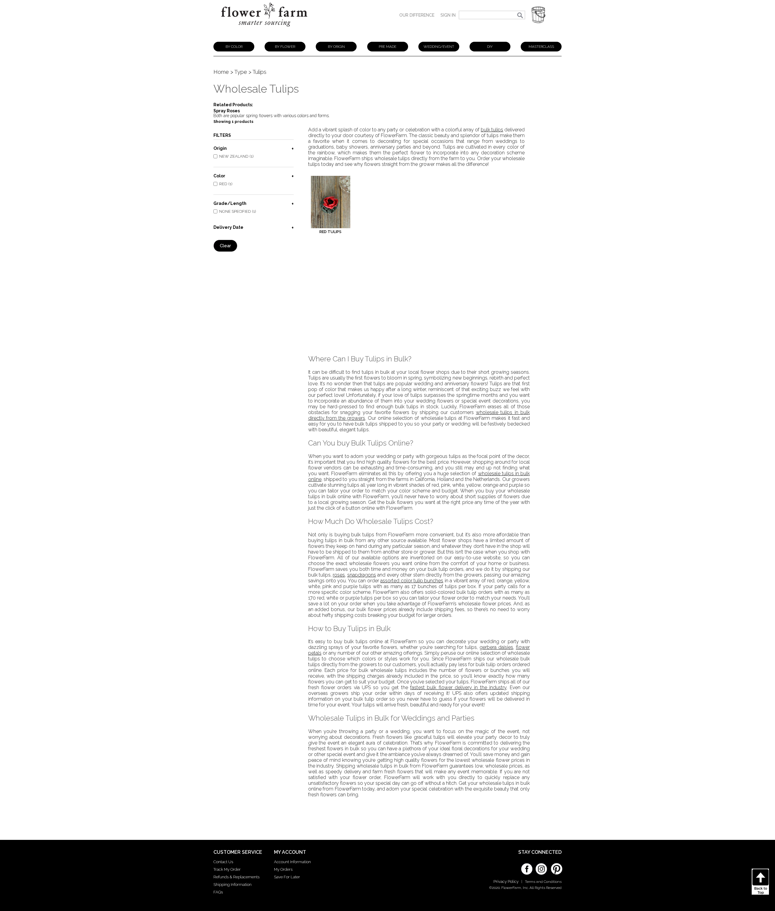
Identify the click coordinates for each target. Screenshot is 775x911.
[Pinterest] (556, 866)
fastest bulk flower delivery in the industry (458, 687)
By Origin (336, 46)
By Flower (285, 46)
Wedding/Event (439, 46)
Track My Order (227, 869)
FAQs (218, 892)
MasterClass (541, 46)
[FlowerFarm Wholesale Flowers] (264, 29)
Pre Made (387, 46)
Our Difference (416, 15)
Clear (225, 245)
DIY (490, 46)
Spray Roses (226, 110)
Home (221, 72)
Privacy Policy (506, 881)
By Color (234, 46)
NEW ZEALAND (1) (236, 156)
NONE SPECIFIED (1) (237, 211)
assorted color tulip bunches (411, 581)
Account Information (292, 862)
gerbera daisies (496, 647)
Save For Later (287, 877)
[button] (538, 15)
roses (339, 575)
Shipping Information (232, 884)
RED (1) (225, 184)
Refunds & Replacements (236, 877)
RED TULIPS (330, 231)
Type (240, 72)
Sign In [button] (448, 15)
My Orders (283, 869)
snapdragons (361, 575)
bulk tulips (492, 130)
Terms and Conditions (543, 882)
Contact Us (223, 862)
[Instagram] (541, 867)
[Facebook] (527, 867)
